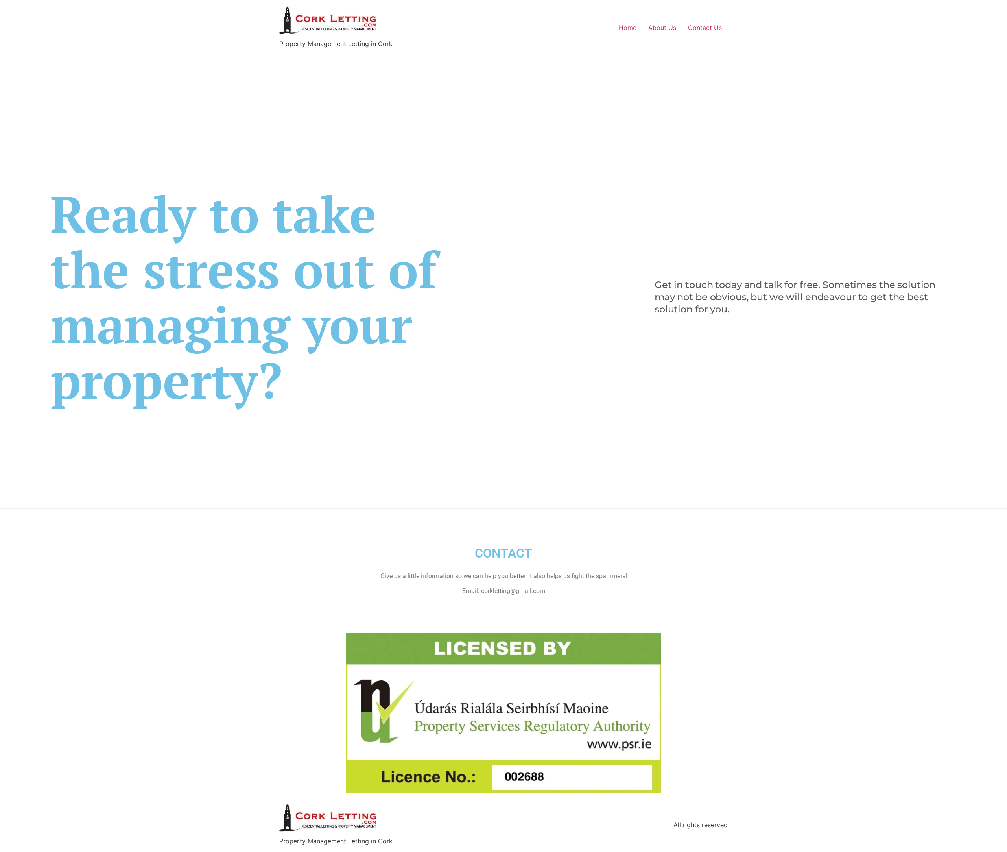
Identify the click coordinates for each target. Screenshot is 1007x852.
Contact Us (705, 27)
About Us (662, 27)
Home (627, 27)
